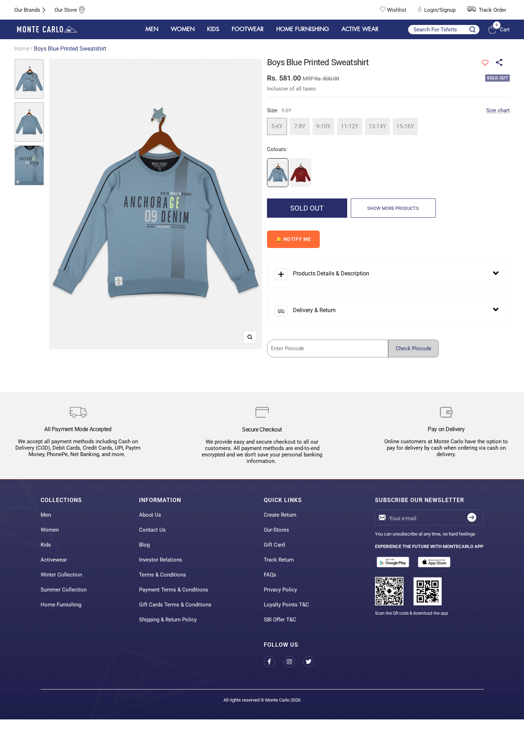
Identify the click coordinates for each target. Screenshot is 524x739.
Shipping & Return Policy (168, 619)
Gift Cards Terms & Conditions (175, 604)
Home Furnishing (61, 604)
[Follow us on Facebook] (273, 661)
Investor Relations (160, 560)
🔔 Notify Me (293, 239)
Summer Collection (64, 589)
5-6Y (277, 126)
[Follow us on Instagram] (293, 661)
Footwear (248, 29)
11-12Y (350, 126)
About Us (150, 515)
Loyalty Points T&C (286, 604)
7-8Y (299, 126)
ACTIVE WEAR (360, 29)
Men (46, 515)
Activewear (54, 560)
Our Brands (27, 10)
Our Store (66, 10)
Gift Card (274, 545)
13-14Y (377, 126)
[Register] (471, 517)
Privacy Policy (280, 589)
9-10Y (323, 126)
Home (21, 48)
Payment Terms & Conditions (173, 589)
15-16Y (405, 126)
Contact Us (152, 530)
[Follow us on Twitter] (313, 661)
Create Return (280, 515)
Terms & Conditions (162, 575)
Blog (144, 545)
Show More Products (393, 208)
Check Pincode (413, 348)
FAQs (270, 575)
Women (50, 530)
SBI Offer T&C (280, 619)
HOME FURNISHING (302, 29)
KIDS (213, 29)
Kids (46, 545)
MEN (151, 29)
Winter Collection (61, 575)
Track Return (279, 560)
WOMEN (183, 29)
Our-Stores (276, 530)
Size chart (498, 110)
